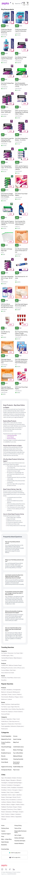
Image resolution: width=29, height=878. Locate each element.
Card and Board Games (7, 658)
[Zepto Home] (5, 3)
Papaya (17, 697)
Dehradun (3, 787)
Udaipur (12, 814)
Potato (9, 694)
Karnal (14, 797)
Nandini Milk (4, 709)
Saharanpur (9, 812)
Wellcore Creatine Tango (15, 665)
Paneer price (4, 729)
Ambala (14, 778)
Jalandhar (18, 795)
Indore (9, 795)
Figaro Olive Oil (15, 707)
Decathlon (4, 680)
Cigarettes (9, 719)
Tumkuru (7, 814)
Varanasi (8, 816)
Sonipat (21, 812)
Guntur (9, 790)
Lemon (14, 694)
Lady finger (4, 694)
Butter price (20, 726)
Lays (9, 707)
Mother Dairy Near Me (18, 709)
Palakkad (3, 807)
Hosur (12, 792)
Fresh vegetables (5, 726)
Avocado (3, 689)
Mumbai (3, 804)
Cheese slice (11, 724)
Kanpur (3, 797)
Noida (22, 804)
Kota (7, 799)
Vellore (12, 816)
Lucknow (19, 799)
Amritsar (19, 778)
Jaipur (13, 795)
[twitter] (7, 869)
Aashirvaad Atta (15, 704)
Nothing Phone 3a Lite (7, 668)
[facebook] (11, 869)
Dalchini (19, 694)
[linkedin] (15, 869)
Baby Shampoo (17, 658)
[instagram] (3, 869)
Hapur (20, 790)
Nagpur (13, 804)
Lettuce (10, 699)
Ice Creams (4, 653)
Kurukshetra (13, 799)
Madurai (9, 802)
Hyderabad (4, 795)
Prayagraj (3, 809)
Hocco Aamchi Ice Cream (7, 672)
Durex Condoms (18, 711)
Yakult (2, 704)
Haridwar (3, 792)
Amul (10, 709)
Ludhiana (3, 802)
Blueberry (11, 697)
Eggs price (4, 724)
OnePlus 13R (4, 665)
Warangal (3, 819)
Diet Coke (12, 670)
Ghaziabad (19, 787)
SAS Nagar (15, 812)
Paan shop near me (14, 721)
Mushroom (4, 699)
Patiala (19, 807)
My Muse (7, 704)
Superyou (10, 711)
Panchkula (9, 807)
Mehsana (19, 802)
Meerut (14, 802)
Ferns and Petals (5, 714)
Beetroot (3, 692)
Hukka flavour (4, 721)
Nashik (17, 804)
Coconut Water (5, 670)
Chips (14, 719)
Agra (2, 778)
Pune (15, 809)
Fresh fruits (18, 724)
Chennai (3, 785)
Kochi (18, 797)
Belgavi (8, 780)
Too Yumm (4, 707)
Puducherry (10, 809)
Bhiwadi (19, 780)
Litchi (15, 668)
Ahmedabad (8, 778)
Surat (2, 814)
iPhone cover (20, 668)
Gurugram (15, 790)
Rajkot (19, 809)
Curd (18, 719)
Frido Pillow (10, 677)
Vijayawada (18, 816)
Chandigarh (4, 782)
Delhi (8, 787)
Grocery (3, 719)
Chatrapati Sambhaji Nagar (14, 782)
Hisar (8, 792)
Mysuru (8, 804)
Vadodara (18, 814)
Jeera (21, 697)
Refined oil (13, 726)
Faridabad (13, 787)
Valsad (3, 816)
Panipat (15, 807)
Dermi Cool (17, 677)
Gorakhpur (4, 790)
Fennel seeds (4, 697)
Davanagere (17, 785)
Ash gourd (9, 692)
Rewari (3, 812)
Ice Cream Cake (18, 653)
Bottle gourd (16, 692)
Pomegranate (16, 689)
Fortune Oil (4, 711)
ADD (10, 22)
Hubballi (17, 792)
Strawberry (9, 689)
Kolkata (3, 799)
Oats (11, 655)
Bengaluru (13, 780)
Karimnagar (9, 797)
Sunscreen (10, 653)
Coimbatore (9, 785)
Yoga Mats (4, 660)
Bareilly (3, 780)
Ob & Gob (3, 677)
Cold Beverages (5, 655)
